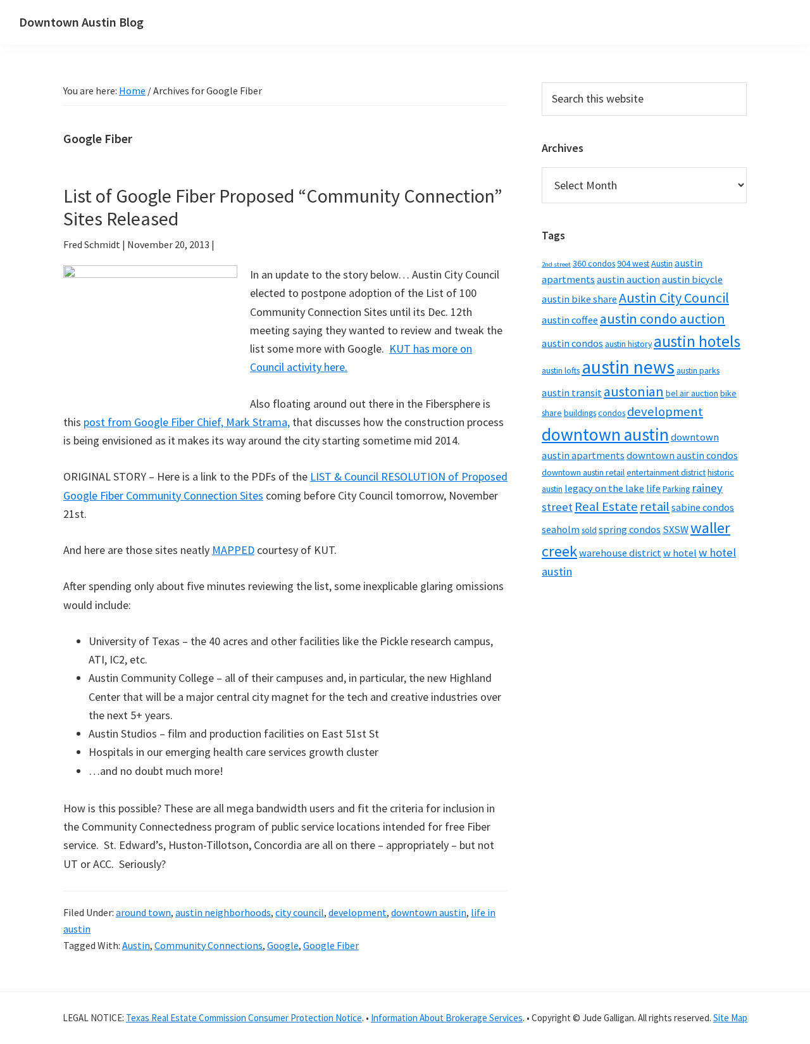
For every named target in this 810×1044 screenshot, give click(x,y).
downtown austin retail (583, 472)
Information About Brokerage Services (447, 1018)
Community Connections (208, 945)
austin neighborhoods (223, 912)
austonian (634, 391)
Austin (136, 945)
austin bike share (579, 299)
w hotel (680, 553)
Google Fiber (331, 945)
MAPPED (233, 550)
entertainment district (666, 472)
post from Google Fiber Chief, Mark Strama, (187, 422)
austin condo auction (662, 318)
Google (283, 945)
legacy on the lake (604, 488)
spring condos (630, 529)
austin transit (572, 392)
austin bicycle (692, 279)
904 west (633, 263)
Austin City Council (674, 297)
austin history (628, 343)
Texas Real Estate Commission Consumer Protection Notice (244, 1018)
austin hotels (697, 341)
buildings (580, 412)
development (357, 912)
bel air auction (692, 393)
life (653, 488)
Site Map (730, 1018)
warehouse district (620, 553)
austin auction (628, 279)
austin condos (572, 343)
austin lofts (561, 370)
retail (655, 506)
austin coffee (570, 320)
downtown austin (428, 912)
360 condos (594, 263)
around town (143, 912)
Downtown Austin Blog (81, 22)
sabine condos (702, 507)
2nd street (556, 264)
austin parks (698, 370)
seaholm (561, 529)
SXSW (675, 529)
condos (611, 412)
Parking (676, 488)
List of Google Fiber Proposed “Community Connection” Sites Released (282, 207)
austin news (628, 367)
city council (299, 912)
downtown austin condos (682, 455)
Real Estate (606, 506)
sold (589, 530)
